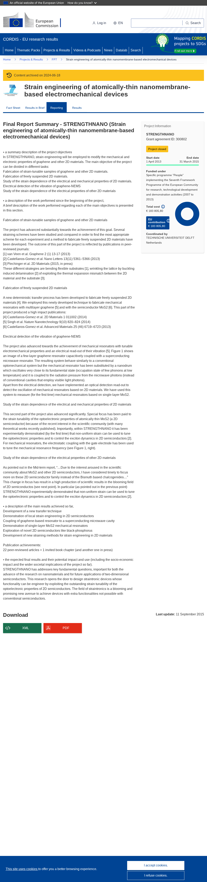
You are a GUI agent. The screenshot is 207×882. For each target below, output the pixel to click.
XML (25, 628)
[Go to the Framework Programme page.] (10, 90)
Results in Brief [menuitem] (34, 107)
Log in (101, 23)
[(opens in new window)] (35, 20)
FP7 (54, 59)
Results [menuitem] (77, 107)
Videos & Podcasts (87, 50)
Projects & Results (56, 50)
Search (136, 50)
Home (9, 50)
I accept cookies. (156, 865)
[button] (118, 23)
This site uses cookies (22, 869)
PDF (66, 628)
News (108, 50)
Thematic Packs (28, 50)
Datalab (121, 50)
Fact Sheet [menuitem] (13, 107)
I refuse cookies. (155, 875)
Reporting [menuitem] (56, 107)
